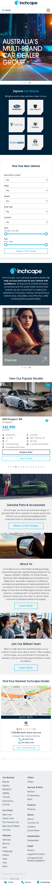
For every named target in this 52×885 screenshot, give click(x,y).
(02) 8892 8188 (27, 739)
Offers (30, 782)
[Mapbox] (8, 713)
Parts (29, 799)
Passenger (8, 851)
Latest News (33, 830)
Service (31, 791)
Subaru (6, 785)
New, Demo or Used (12, 175)
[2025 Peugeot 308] (26, 399)
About (30, 819)
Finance (31, 809)
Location (7, 217)
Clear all (26, 171)
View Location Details (26, 748)
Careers (31, 826)
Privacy (31, 850)
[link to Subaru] (17, 107)
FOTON (6, 804)
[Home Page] (26, 3)
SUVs (5, 847)
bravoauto (8, 801)
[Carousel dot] (22, 82)
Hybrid (6, 855)
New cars (7, 814)
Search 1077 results (26, 251)
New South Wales (11, 826)
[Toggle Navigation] (48, 10)
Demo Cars (8, 818)
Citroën (6, 797)
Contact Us (33, 822)
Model (6, 196)
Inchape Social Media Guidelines (36, 859)
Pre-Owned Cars (11, 822)
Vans (5, 859)
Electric (6, 843)
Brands (6, 782)
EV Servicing (33, 795)
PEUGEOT (7, 789)
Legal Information (36, 854)
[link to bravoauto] (17, 142)
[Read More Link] (26, 700)
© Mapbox (45, 714)
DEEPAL (6, 793)
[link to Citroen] (35, 142)
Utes (5, 862)
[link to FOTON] (35, 124)
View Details (26, 458)
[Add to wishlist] (47, 421)
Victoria (6, 830)
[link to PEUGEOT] (35, 107)
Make (6, 186)
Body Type (8, 207)
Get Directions (27, 743)
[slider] (5, 233)
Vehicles (7, 839)
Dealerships (33, 840)
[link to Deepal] (17, 124)
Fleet (5, 866)
